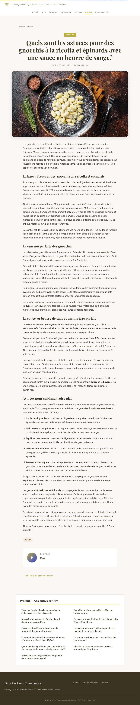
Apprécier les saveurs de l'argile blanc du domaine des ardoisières (41, 620)
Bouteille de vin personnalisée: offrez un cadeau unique (93, 611)
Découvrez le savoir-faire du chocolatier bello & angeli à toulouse (96, 620)
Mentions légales (90, 682)
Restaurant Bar (102, 12)
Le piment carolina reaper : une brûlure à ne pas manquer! (95, 639)
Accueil (34, 12)
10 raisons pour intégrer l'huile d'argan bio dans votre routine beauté (41, 657)
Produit (88, 12)
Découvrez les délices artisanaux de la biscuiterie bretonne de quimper (39, 629)
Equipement (65, 12)
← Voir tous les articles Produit (38, 575)
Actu (44, 12)
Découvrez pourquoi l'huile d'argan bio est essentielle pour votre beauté (94, 629)
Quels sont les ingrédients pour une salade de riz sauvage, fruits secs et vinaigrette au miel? (43, 648)
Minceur (78, 12)
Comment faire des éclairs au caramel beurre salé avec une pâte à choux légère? (43, 639)
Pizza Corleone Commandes (22, 683)
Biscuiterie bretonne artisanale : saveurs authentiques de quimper (93, 648)
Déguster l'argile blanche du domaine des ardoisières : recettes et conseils (41, 611)
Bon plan (53, 12)
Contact (104, 682)
